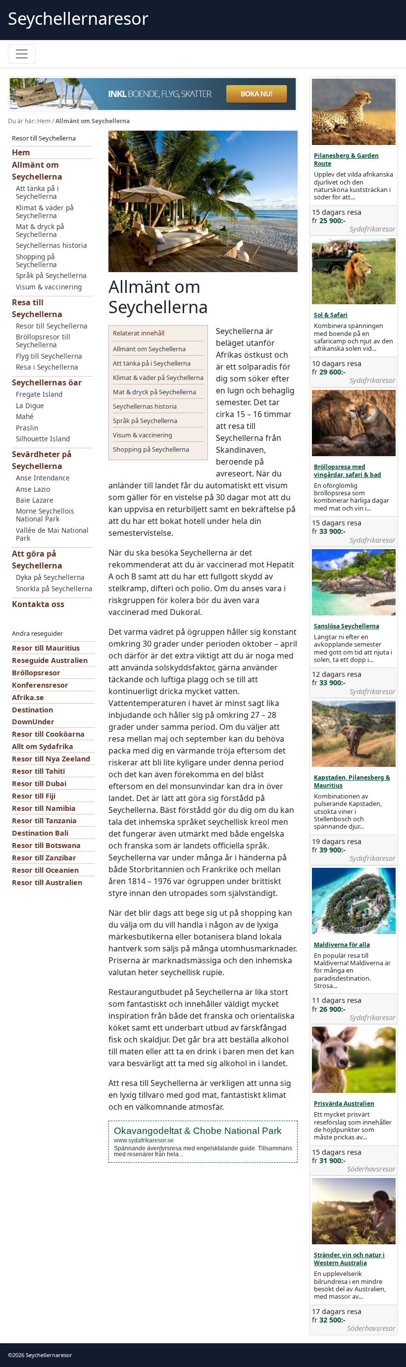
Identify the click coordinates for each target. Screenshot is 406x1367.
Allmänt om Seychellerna (149, 348)
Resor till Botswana (46, 845)
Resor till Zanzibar (44, 857)
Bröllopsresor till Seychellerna (43, 340)
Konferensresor (40, 685)
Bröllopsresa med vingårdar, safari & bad (347, 471)
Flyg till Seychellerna (49, 356)
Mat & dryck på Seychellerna (40, 230)
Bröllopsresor (36, 672)
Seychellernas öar (47, 382)
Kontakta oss (38, 604)
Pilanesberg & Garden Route (346, 159)
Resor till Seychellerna (52, 325)
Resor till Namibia (44, 808)
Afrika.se (28, 697)
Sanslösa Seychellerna (346, 626)
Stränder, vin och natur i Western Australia (349, 1259)
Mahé (25, 416)
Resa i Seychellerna (47, 367)
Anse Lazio (33, 489)
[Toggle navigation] (22, 54)
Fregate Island (39, 394)
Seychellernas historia (51, 245)
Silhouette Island (43, 438)
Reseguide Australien (50, 660)
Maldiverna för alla (342, 945)
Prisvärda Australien (344, 1103)
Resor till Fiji (33, 796)
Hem (44, 121)
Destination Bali (40, 833)
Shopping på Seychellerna (36, 260)
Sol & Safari (331, 315)
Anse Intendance (43, 477)
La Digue (30, 405)
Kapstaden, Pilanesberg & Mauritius (352, 781)
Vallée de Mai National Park (52, 534)
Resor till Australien (47, 882)
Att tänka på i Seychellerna (37, 192)
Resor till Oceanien (45, 870)
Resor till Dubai (39, 783)
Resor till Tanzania (44, 820)
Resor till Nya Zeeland (51, 758)
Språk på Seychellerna (51, 275)
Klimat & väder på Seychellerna (45, 211)
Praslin (27, 427)
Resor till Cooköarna (48, 734)
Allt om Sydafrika (42, 746)
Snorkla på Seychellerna (54, 588)
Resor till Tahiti (38, 771)
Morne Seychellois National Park (45, 514)
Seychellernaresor (78, 18)
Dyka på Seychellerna (50, 577)
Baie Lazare (34, 500)
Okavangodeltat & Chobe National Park (198, 1131)
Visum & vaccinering (49, 286)
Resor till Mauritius (46, 648)
